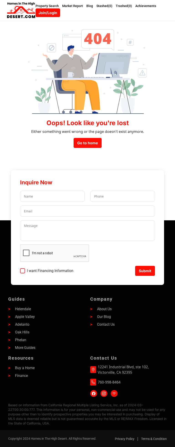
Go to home (87, 143)
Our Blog (104, 317)
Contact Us (106, 324)
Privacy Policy (124, 439)
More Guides (25, 347)
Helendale (23, 309)
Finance (21, 375)
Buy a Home (25, 368)
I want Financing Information (50, 271)
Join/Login (48, 12)
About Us (104, 309)
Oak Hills (22, 332)
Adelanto (22, 324)
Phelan (20, 340)
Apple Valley (25, 317)
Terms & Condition (154, 439)
